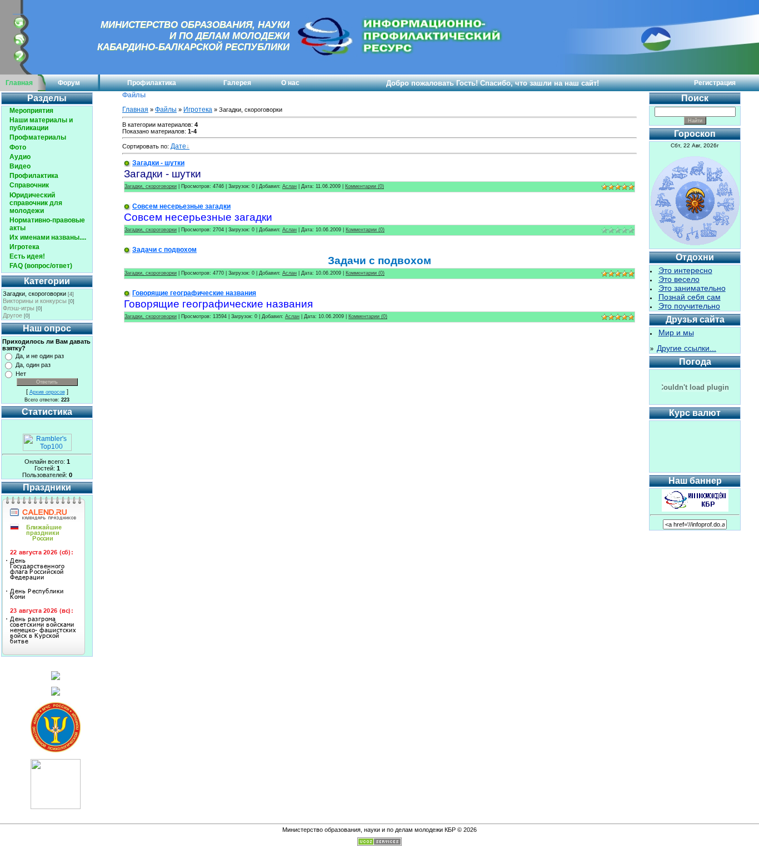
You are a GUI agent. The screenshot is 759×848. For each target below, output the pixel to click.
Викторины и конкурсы (35, 300)
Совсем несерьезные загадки (181, 206)
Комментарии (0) (364, 186)
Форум (69, 83)
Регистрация (715, 83)
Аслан (289, 186)
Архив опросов (47, 392)
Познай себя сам (689, 296)
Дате (178, 146)
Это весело (679, 279)
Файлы (166, 109)
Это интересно (685, 270)
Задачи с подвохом (164, 250)
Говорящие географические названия (194, 293)
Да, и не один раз (40, 356)
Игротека (197, 109)
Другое (12, 315)
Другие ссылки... (686, 348)
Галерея (237, 83)
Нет (21, 373)
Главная (19, 83)
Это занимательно (692, 288)
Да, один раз (33, 364)
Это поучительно (689, 305)
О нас (290, 83)
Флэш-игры (18, 308)
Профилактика (151, 83)
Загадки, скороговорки (34, 293)
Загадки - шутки (158, 163)
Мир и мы (676, 332)
